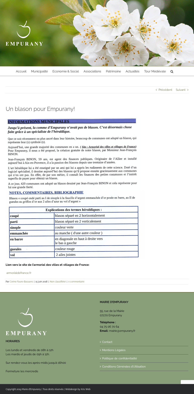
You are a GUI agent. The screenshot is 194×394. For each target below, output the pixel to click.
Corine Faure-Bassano (21, 281)
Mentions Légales (113, 350)
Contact (107, 342)
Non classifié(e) (58, 281)
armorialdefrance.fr (18, 273)
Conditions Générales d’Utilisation (124, 366)
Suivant (180, 90)
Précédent (165, 90)
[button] (172, 71)
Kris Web (85, 389)
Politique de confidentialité (119, 358)
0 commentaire (76, 281)
